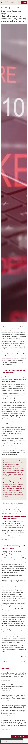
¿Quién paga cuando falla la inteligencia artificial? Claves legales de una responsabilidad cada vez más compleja (13, 696)
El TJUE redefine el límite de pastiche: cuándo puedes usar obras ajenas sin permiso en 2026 (12, 686)
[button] (19, 2)
